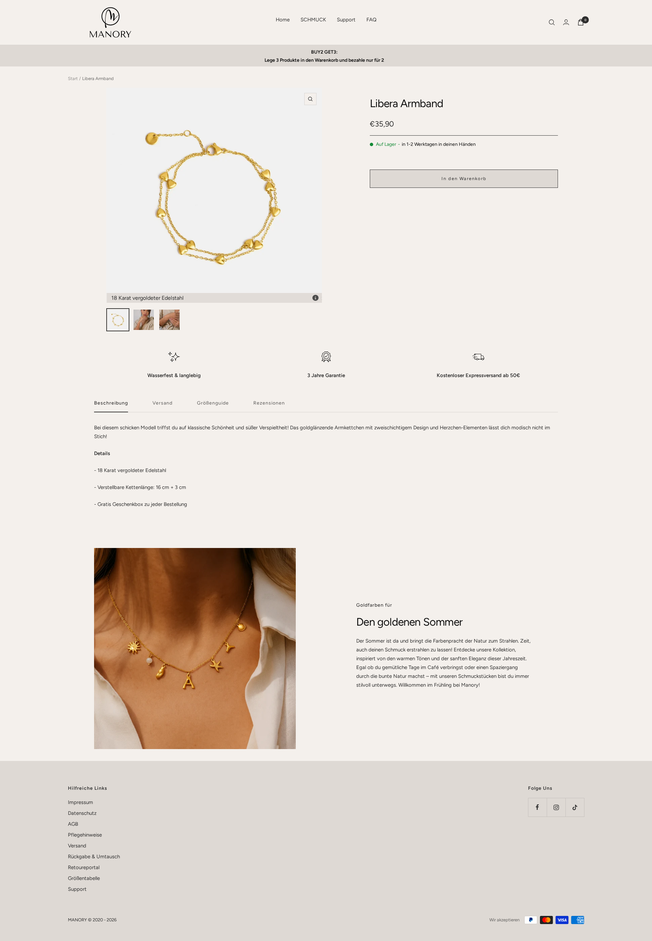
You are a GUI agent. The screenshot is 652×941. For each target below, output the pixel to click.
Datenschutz (82, 813)
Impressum (80, 802)
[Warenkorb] (580, 22)
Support (346, 20)
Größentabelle (84, 878)
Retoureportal (83, 867)
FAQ (371, 20)
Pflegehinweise (85, 835)
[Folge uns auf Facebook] (537, 807)
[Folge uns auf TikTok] (574, 807)
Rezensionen (269, 403)
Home (283, 20)
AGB (73, 824)
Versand (162, 403)
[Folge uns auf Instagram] (556, 807)
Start (73, 78)
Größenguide (213, 403)
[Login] (566, 22)
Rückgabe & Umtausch (94, 857)
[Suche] (552, 22)
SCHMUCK (313, 20)
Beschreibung (111, 403)
